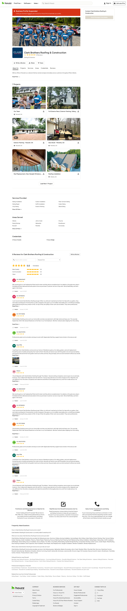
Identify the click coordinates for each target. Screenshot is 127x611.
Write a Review (75, 254)
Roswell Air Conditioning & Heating (28, 569)
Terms (34, 598)
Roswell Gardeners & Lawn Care (80, 569)
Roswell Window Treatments (19, 568)
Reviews (52, 68)
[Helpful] (13, 291)
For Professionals (57, 590)
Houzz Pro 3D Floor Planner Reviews (63, 600)
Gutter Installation (32, 576)
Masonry (63, 576)
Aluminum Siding (71, 576)
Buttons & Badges (58, 605)
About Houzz (35, 590)
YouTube (99, 598)
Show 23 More (16, 228)
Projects (23, 68)
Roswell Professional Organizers (72, 568)
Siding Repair (15, 576)
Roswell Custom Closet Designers (54, 568)
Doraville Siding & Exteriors (69, 559)
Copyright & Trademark (38, 605)
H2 (14, 280)
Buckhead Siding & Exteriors (37, 559)
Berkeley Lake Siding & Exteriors (20, 559)
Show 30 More (16, 209)
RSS (98, 601)
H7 (14, 315)
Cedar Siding (40, 576)
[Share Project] (43, 111)
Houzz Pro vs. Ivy (57, 595)
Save (41, 63)
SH (14, 371)
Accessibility (77, 598)
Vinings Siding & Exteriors (31, 561)
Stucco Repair (56, 576)
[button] (46, 243)
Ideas (36, 3)
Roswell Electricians (44, 569)
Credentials (44, 68)
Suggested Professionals (80, 595)
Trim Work (79, 576)
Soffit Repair (86, 576)
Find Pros (17, 3)
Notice (39, 595)
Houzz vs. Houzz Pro (58, 592)
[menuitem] (18, 3)
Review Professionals (79, 592)
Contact (76, 603)
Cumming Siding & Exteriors (53, 559)
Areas (37, 68)
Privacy (34, 595)
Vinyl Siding (23, 576)
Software (27, 3)
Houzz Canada (78, 590)
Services (30, 68)
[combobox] (67, 3)
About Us (15, 68)
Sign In (76, 605)
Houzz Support (78, 600)
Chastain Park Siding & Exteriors (65, 561)
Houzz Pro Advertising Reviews (61, 598)
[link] (15, 306)
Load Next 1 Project (46, 183)
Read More (15, 76)
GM (14, 346)
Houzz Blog (100, 590)
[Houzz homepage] (6, 3)
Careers (34, 592)
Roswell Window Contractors (36, 568)
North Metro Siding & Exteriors (47, 561)
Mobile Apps (35, 603)
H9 (14, 333)
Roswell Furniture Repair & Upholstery (60, 569)
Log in (29, 13)
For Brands (56, 603)
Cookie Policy (36, 600)
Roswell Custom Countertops (90, 568)
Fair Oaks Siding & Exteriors (84, 559)
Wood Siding (48, 576)
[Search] (43, 3)
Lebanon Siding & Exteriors (100, 559)
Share (33, 63)
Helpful (16, 291)
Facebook (100, 595)
